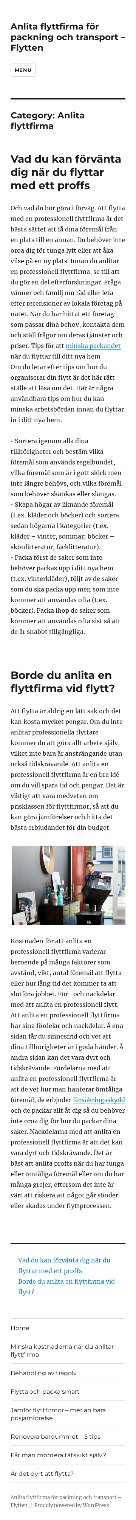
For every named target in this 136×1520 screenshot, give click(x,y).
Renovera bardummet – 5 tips (55, 1436)
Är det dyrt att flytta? (42, 1473)
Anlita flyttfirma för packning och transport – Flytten (68, 37)
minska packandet (93, 345)
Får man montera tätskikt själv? (58, 1455)
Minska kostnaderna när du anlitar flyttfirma (62, 1350)
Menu (23, 70)
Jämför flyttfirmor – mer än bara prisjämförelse (58, 1414)
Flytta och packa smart (45, 1391)
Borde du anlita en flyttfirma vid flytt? (63, 682)
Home (20, 1328)
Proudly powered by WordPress (71, 1505)
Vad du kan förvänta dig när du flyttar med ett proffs (66, 172)
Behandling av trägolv (44, 1373)
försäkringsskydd (99, 1100)
